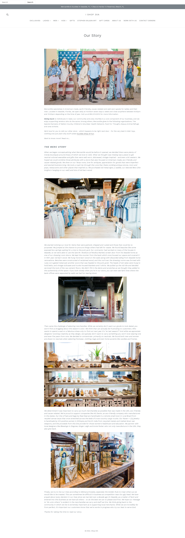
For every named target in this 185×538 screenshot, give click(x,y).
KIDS (63, 21)
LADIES (46, 21)
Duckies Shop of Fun (85, 134)
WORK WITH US (130, 21)
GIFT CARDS (104, 21)
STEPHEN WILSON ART (87, 21)
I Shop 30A (92, 14)
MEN (55, 21)
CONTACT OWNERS (147, 21)
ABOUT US (116, 21)
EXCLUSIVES (35, 21)
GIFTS (72, 21)
